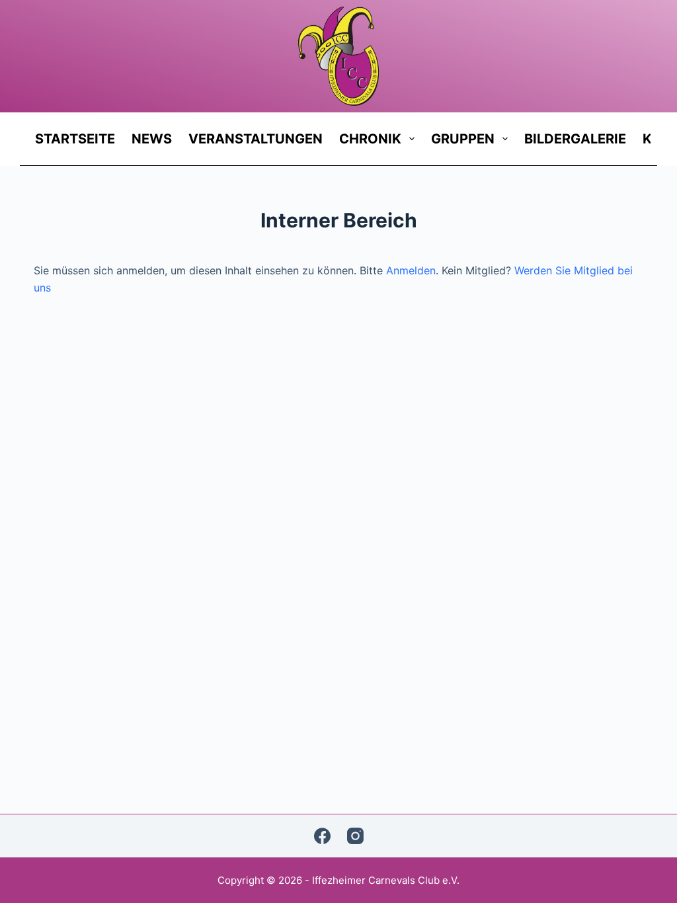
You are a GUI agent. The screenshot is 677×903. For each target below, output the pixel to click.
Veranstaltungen (255, 139)
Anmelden (411, 270)
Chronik (370, 139)
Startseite (75, 139)
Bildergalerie (575, 139)
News (152, 139)
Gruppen (463, 139)
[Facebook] (322, 836)
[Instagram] (355, 836)
